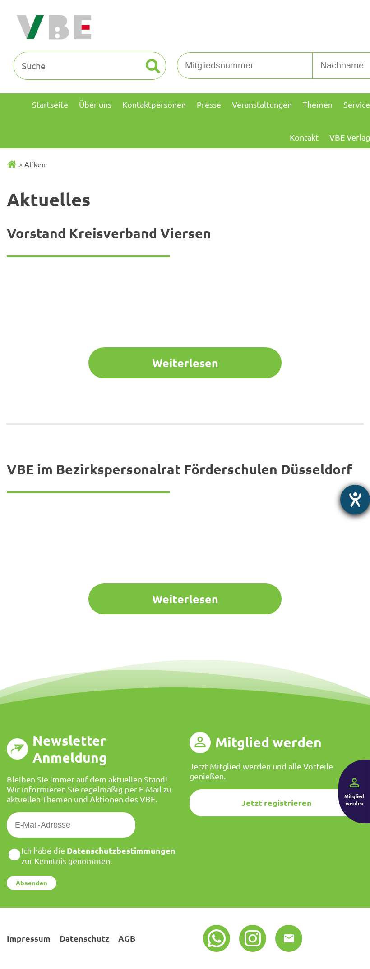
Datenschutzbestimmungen (121, 850)
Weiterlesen (185, 362)
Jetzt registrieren (276, 802)
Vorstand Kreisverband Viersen (109, 233)
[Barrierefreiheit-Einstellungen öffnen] (355, 499)
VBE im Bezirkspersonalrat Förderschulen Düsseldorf (179, 469)
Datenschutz (84, 938)
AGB (126, 938)
